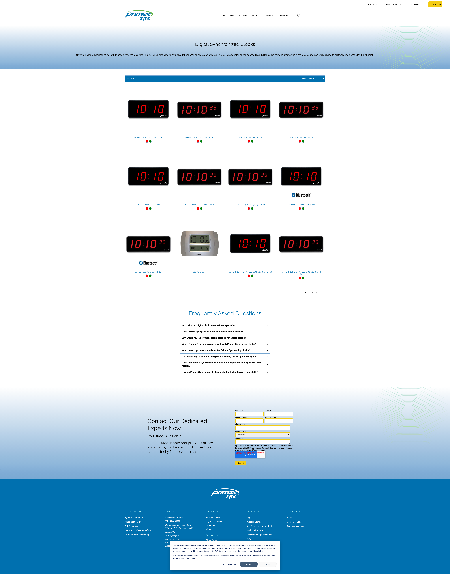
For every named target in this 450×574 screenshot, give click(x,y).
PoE (175, 528)
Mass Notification (133, 522)
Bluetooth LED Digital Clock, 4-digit (301, 205)
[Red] (147, 141)
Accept (248, 564)
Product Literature (254, 530)
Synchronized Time (134, 517)
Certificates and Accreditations (260, 526)
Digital (176, 535)
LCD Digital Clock (199, 272)
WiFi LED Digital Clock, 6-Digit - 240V (250, 205)
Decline (267, 564)
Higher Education (214, 521)
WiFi (191, 528)
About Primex (212, 540)
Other (208, 529)
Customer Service (295, 522)
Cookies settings (230, 564)
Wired (168, 521)
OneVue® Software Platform (138, 530)
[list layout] (294, 78)
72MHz (168, 528)
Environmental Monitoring (137, 534)
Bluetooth (183, 528)
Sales (289, 517)
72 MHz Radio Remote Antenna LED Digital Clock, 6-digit (301, 273)
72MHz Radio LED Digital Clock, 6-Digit (199, 137)
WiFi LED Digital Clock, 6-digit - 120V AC (199, 205)
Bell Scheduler (131, 526)
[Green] (150, 141)
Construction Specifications (259, 534)
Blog (248, 517)
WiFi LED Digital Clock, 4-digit (148, 205)
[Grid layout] (297, 78)
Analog (168, 535)
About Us (212, 535)
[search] (299, 15)
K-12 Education (213, 517)
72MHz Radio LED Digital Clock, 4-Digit (148, 137)
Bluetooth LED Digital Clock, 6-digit (148, 272)
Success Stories (253, 522)
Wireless (176, 521)
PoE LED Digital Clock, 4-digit (250, 137)
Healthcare (211, 525)
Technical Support (295, 526)
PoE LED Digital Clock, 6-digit (301, 137)
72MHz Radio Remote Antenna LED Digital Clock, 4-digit (250, 272)
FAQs (248, 539)
